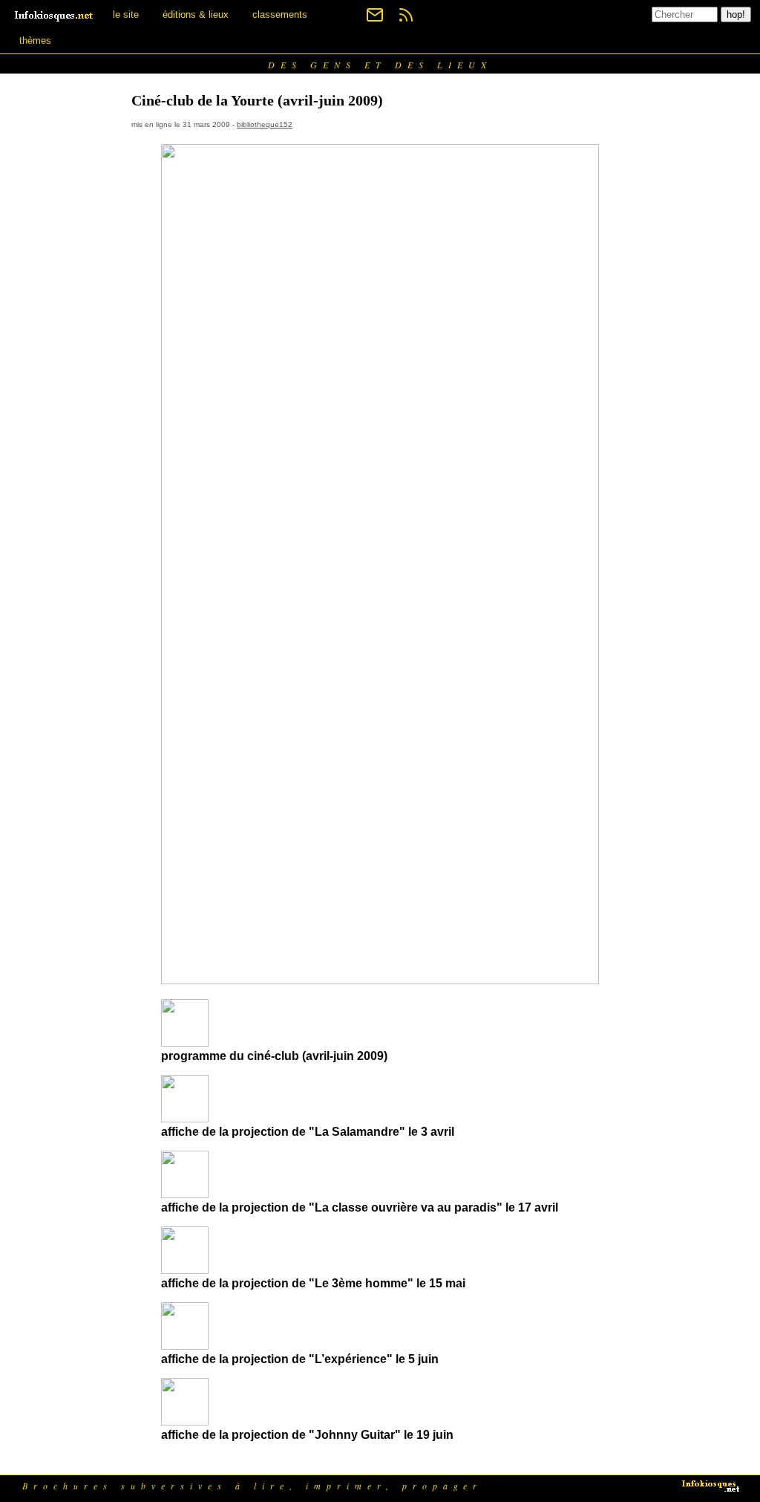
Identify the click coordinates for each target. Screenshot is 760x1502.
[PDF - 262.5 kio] (185, 1270)
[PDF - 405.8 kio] (185, 1421)
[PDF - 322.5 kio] (185, 1042)
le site (126, 14)
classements (279, 14)
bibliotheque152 (264, 124)
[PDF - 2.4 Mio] (185, 1194)
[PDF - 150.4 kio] (185, 1345)
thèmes (35, 40)
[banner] (54, 14)
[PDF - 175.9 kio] (185, 1118)
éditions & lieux (196, 14)
